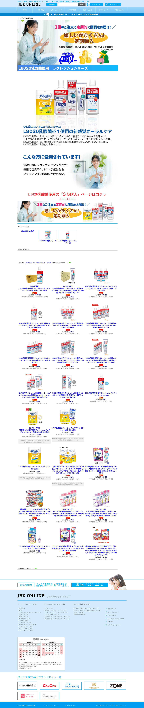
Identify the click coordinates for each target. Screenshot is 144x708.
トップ (20, 18)
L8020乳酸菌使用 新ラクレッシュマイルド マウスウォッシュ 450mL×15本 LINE (35, 288)
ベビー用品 (40, 10)
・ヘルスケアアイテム (25, 626)
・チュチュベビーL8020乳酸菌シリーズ (86, 610)
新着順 (49, 263)
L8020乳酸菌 (72, 10)
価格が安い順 (30, 263)
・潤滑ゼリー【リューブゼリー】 (55, 610)
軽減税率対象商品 (27, 231)
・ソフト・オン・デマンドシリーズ (56, 612)
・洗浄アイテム (22, 614)
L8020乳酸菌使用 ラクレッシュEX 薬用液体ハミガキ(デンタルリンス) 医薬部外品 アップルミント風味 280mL (35, 325)
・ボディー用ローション (52, 614)
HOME (25, 10)
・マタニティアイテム (25, 630)
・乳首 (19, 610)
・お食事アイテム (23, 618)
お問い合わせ (119, 10)
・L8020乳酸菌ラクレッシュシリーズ (85, 608)
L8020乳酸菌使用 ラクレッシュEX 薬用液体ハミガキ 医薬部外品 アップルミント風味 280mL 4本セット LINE (101, 325)
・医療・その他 (77, 612)
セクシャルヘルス (56, 10)
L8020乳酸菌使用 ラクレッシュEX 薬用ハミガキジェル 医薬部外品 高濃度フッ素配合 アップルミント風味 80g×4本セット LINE (101, 360)
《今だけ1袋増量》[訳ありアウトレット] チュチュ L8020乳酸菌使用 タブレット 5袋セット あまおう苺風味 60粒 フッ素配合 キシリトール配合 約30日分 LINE (101, 550)
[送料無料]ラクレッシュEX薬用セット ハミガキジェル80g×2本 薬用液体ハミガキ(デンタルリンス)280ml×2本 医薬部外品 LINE (35, 395)
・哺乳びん (21, 608)
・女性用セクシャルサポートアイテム (56, 616)
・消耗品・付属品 (78, 614)
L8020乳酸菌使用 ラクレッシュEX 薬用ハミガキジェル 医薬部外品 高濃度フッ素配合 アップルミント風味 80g (67, 395)
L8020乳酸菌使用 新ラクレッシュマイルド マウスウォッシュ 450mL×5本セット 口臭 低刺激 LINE (101, 288)
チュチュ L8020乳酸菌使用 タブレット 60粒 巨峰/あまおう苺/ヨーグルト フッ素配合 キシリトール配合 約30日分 (68, 548)
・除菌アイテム (22, 616)
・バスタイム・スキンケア (26, 624)
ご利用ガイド (103, 10)
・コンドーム (48, 608)
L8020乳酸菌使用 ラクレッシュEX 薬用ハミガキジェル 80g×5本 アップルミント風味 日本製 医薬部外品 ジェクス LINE (68, 360)
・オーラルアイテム (24, 622)
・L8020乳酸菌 (22, 620)
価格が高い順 (40, 263)
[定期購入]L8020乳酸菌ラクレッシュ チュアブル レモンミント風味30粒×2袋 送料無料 (34, 430)
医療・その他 (87, 10)
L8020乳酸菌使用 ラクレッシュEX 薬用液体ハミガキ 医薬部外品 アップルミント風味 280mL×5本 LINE (67, 325)
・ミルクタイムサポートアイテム (29, 612)
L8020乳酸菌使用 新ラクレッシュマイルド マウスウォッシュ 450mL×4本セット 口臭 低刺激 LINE (35, 360)
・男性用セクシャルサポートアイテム (56, 618)
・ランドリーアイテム (25, 628)
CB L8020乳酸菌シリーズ (48, 241)
